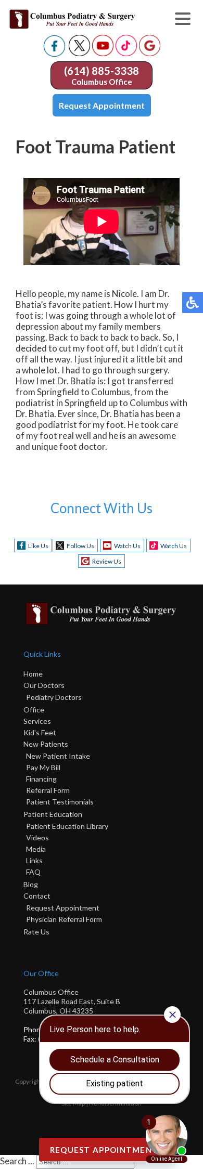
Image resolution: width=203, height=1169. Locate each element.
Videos (37, 837)
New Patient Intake (58, 755)
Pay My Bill (43, 767)
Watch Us (127, 546)
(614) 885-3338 (101, 70)
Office (33, 709)
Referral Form (48, 790)
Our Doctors (44, 685)
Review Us (106, 561)
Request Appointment (102, 105)
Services (37, 721)
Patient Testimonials (60, 801)
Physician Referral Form (64, 919)
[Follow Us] (79, 53)
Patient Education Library (67, 826)
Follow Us (80, 546)
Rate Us (36, 931)
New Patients (45, 743)
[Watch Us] (103, 53)
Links (34, 860)
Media (36, 849)
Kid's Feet (39, 732)
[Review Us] (149, 53)
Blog (30, 884)
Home (33, 673)
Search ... (17, 1160)
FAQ (33, 871)
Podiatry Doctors (54, 697)
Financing (41, 778)
